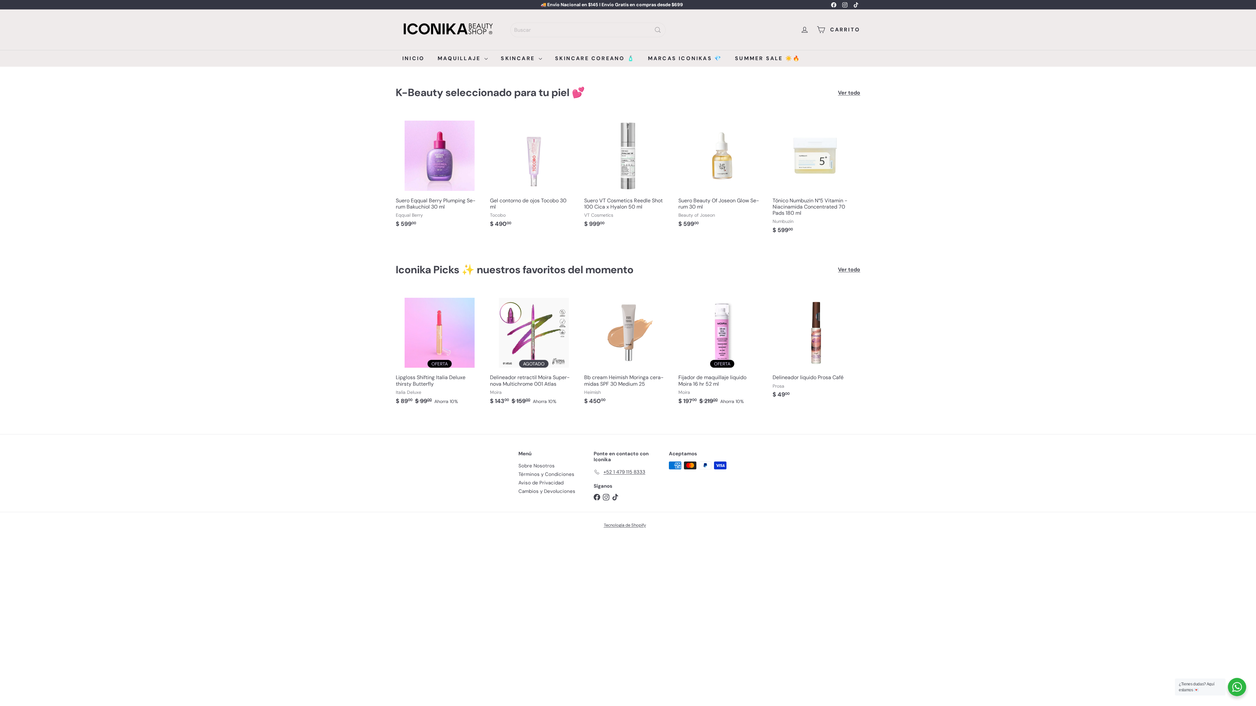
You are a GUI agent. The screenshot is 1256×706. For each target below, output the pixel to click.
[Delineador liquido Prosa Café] (816, 347)
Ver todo (849, 93)
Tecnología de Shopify (625, 525)
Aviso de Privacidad (541, 482)
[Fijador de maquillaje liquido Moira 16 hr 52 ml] (722, 350)
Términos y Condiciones (546, 474)
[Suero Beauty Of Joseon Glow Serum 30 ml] (722, 173)
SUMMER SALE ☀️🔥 (767, 58)
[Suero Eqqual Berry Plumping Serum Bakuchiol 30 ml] (439, 173)
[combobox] (588, 30)
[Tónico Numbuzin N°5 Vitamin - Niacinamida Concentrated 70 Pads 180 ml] (816, 176)
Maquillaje (460, 58)
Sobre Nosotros (536, 465)
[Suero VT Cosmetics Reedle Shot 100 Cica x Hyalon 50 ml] (628, 173)
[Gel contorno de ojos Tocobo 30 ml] (534, 173)
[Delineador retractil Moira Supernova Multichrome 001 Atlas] (534, 350)
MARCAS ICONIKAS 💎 (685, 58)
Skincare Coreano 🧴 (595, 58)
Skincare (519, 58)
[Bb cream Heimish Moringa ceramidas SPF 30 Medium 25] (628, 350)
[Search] (658, 30)
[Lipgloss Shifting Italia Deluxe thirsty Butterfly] (439, 350)
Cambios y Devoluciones (546, 491)
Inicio (413, 58)
